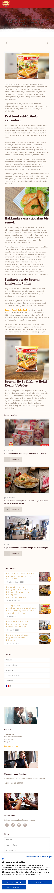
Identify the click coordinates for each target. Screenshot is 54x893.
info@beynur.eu (11, 746)
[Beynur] (6, 4)
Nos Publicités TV (13, 675)
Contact (9, 681)
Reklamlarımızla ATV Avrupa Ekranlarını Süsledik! (25, 454)
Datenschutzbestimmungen (39, 857)
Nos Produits (11, 670)
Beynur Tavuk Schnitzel (16, 310)
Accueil (9, 660)
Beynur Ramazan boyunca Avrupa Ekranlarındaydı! (26, 548)
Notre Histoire (11, 665)
